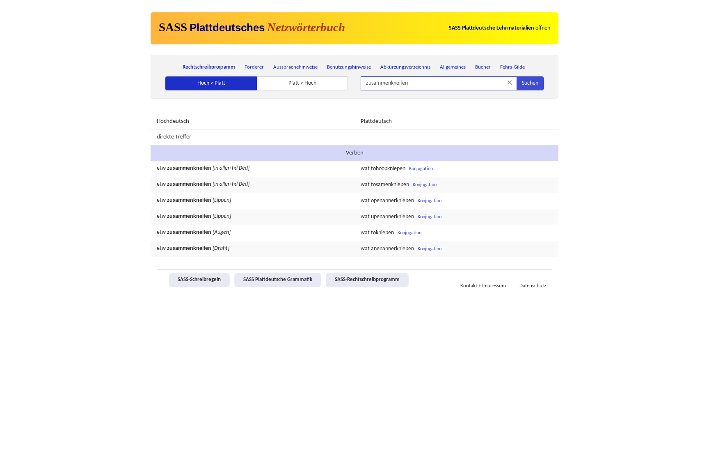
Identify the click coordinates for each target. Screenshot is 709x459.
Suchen (530, 83)
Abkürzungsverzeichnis (405, 67)
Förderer (254, 67)
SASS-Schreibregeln (199, 279)
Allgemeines (453, 67)
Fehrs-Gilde (512, 67)
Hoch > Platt (211, 83)
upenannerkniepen (392, 217)
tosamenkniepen (390, 185)
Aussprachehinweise (295, 67)
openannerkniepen (392, 201)
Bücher (483, 67)
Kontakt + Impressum (483, 286)
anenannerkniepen (392, 249)
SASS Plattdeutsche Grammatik (277, 279)
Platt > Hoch (302, 83)
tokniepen (382, 233)
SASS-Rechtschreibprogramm (367, 279)
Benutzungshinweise (349, 67)
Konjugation (421, 168)
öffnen (499, 28)
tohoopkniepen (388, 169)
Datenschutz (532, 286)
